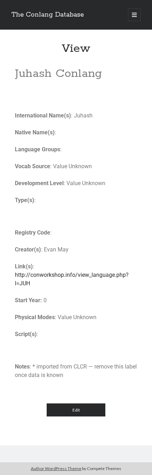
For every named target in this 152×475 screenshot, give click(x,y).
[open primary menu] (134, 14)
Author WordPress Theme (56, 468)
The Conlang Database (47, 15)
